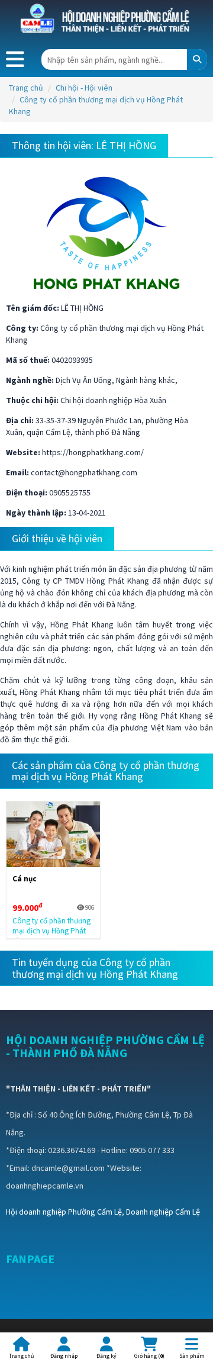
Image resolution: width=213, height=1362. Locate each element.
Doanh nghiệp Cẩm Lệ (163, 1211)
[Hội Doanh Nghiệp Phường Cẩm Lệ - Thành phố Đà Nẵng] (106, 19)
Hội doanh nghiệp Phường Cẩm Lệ (64, 1211)
